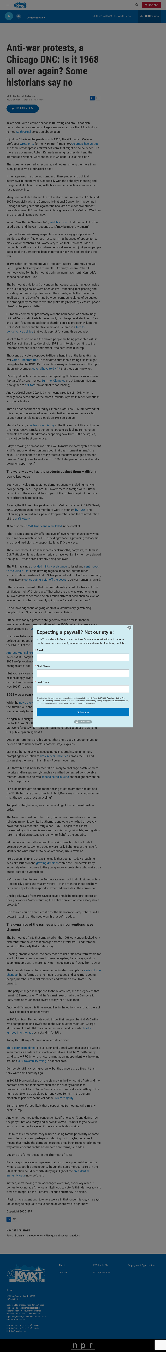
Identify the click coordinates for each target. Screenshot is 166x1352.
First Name (43, 666)
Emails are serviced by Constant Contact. (80, 703)
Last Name (43, 682)
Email (40, 650)
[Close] (130, 627)
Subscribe (83, 712)
